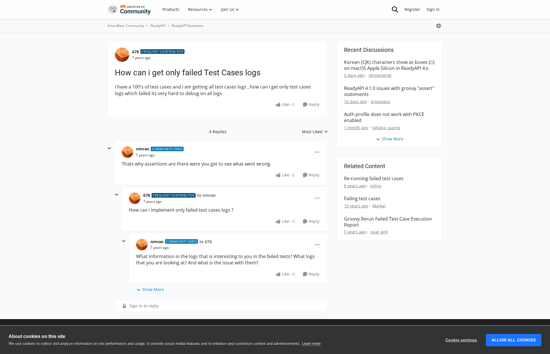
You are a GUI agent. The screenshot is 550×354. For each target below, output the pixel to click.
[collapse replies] (109, 148)
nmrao (142, 149)
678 (135, 51)
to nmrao (206, 195)
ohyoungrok (380, 75)
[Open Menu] (439, 26)
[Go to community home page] (129, 9)
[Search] (395, 9)
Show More (153, 289)
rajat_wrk (379, 232)
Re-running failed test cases (374, 179)
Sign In (433, 9)
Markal (379, 206)
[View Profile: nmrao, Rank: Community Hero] (127, 152)
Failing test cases (362, 199)
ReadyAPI (157, 25)
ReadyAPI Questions (187, 25)
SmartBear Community (125, 25)
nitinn (376, 185)
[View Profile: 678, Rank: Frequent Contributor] (122, 55)
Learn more (311, 343)
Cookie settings (461, 340)
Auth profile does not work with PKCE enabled (384, 117)
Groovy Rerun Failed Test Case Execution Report (388, 222)
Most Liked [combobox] (315, 132)
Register (412, 9)
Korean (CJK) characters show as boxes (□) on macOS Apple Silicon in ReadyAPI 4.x (389, 65)
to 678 (205, 241)
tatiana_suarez (386, 127)
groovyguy (380, 101)
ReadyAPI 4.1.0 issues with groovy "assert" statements (389, 91)
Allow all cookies (514, 340)
